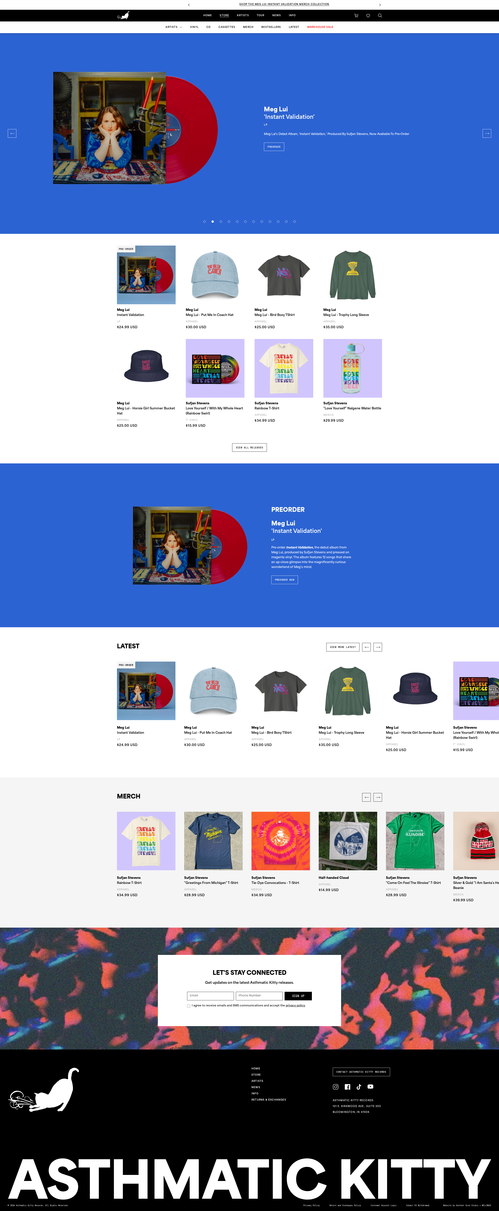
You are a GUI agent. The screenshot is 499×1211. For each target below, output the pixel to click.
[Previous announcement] (189, 5)
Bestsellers (271, 27)
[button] (368, 15)
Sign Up (298, 996)
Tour (261, 15)
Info (292, 15)
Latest (294, 27)
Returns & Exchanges (268, 1100)
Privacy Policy (311, 1205)
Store (224, 15)
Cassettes (227, 27)
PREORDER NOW (284, 579)
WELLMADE (486, 1205)
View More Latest (343, 647)
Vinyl (194, 27)
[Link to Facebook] (347, 1086)
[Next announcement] (380, 5)
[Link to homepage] (123, 15)
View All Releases (249, 447)
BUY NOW (273, 142)
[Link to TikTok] (359, 1086)
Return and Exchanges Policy (345, 1205)
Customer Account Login (383, 1205)
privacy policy (295, 1005)
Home (207, 15)
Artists (171, 27)
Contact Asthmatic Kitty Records (361, 1071)
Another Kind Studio (467, 1205)
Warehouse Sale (320, 27)
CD (208, 27)
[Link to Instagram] (335, 1086)
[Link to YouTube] (370, 1086)
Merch (248, 27)
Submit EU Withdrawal (418, 1205)
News (276, 15)
